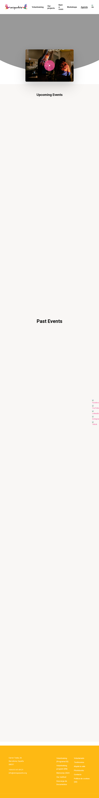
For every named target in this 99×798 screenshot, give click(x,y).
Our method (61, 777)
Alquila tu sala (79, 766)
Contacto (77, 774)
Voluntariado (79, 758)
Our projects (51, 7)
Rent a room (61, 7)
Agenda (84, 7)
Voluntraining (38, 7)
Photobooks (79, 770)
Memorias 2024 (62, 773)
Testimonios (79, 762)
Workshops (72, 7)
